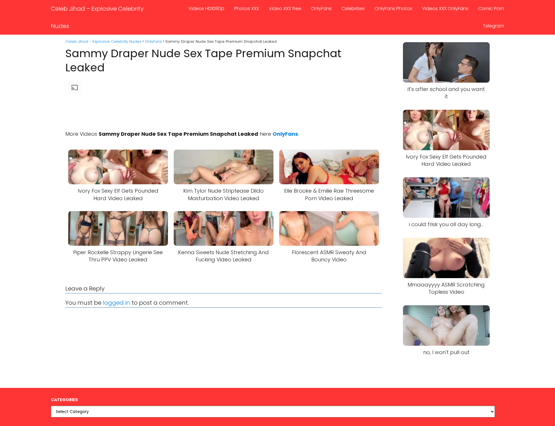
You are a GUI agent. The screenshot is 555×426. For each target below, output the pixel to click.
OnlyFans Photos (393, 8)
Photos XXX (246, 8)
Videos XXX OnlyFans (445, 8)
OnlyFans (321, 8)
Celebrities (353, 8)
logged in (116, 303)
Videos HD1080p (206, 8)
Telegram (493, 26)
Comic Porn (491, 8)
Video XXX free (285, 8)
